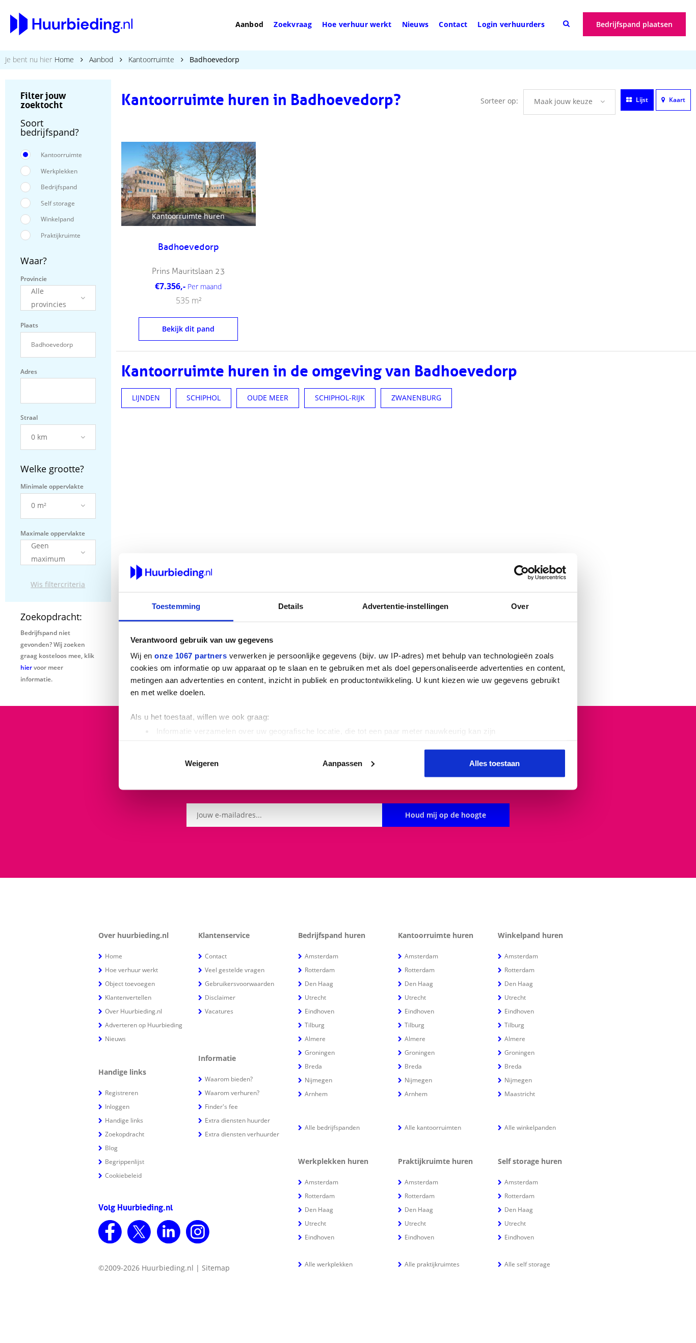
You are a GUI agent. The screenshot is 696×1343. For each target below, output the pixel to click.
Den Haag (319, 983)
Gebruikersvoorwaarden (239, 983)
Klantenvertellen (128, 997)
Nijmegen (318, 1080)
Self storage (58, 203)
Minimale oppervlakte (52, 486)
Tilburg (315, 1025)
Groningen (320, 1052)
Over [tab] (519, 606)
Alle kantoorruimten (433, 1127)
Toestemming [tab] (176, 606)
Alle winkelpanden (530, 1127)
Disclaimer (220, 997)
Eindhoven (319, 1011)
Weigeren (202, 762)
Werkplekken (59, 171)
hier (26, 667)
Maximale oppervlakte (52, 533)
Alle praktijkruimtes (432, 1264)
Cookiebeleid (123, 1175)
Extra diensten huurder (237, 1120)
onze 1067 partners (190, 655)
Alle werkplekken (329, 1264)
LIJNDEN (146, 397)
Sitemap (216, 1268)
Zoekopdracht (124, 1134)
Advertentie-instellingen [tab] (405, 606)
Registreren (121, 1092)
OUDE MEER (267, 397)
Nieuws (415, 24)
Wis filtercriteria (58, 584)
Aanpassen (342, 762)
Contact (453, 24)
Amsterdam (321, 956)
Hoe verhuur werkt (357, 24)
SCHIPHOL (203, 397)
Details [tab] (290, 606)
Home (64, 59)
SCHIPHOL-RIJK (340, 397)
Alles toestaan (494, 762)
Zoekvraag (293, 24)
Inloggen (117, 1106)
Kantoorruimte (151, 59)
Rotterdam (320, 970)
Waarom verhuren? (232, 1092)
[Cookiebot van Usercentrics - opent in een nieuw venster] (521, 572)
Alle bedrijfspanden (332, 1127)
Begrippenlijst (124, 1161)
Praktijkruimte (61, 235)
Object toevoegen (130, 983)
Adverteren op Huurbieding (143, 1025)
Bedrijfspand (59, 187)
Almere (315, 1038)
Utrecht (315, 997)
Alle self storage (527, 1264)
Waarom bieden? (229, 1079)
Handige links (124, 1120)
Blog (111, 1148)
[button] (58, 298)
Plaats (29, 325)
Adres (28, 371)
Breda (313, 1066)
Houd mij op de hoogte (445, 815)
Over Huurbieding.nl (133, 1011)
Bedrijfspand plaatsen (634, 24)
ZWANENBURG (416, 397)
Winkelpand (57, 219)
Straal (29, 417)
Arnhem (316, 1093)
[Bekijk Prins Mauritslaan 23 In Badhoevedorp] (189, 184)
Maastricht (519, 1093)
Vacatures (219, 1011)
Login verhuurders (511, 24)
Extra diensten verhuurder (242, 1134)
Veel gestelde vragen (234, 970)
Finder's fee (221, 1106)
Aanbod (249, 24)
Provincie (33, 278)
